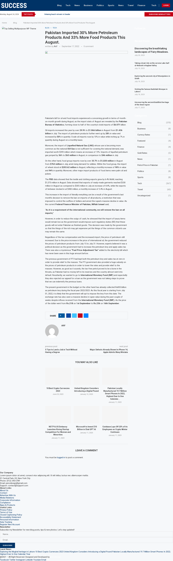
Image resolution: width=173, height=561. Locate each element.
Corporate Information (10, 500)
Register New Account (10, 524)
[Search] (172, 5)
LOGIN (166, 5)
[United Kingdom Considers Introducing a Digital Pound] (86, 376)
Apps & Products (7, 505)
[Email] (142, 14)
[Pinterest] (133, 14)
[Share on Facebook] (68, 315)
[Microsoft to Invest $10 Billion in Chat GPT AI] (86, 414)
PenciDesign (55, 557)
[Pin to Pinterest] (80, 315)
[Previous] (38, 14)
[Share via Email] (86, 315)
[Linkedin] (136, 14)
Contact (3, 493)
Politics (100, 5)
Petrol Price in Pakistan (154, 165)
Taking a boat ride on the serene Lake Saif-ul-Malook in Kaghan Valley (152, 64)
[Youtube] (139, 14)
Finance (141, 5)
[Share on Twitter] (74, 315)
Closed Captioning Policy (11, 515)
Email (43, 560)
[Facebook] (123, 14)
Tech (68, 5)
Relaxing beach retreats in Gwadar (57, 14)
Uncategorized (154, 195)
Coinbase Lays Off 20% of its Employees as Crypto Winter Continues (115, 429)
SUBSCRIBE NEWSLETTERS (159, 14)
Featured (154, 141)
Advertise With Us (8, 495)
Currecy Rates (154, 135)
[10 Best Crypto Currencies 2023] (58, 376)
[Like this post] (62, 315)
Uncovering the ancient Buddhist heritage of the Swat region (152, 103)
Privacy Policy (6, 510)
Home (4, 23)
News (77, 5)
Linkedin (29, 560)
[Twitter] (127, 14)
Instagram (20, 560)
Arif (55, 46)
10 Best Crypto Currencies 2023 (49, 551)
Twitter (12, 560)
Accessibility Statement (10, 517)
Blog (59, 5)
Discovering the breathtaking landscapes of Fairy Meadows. (152, 50)
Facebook (4, 560)
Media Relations (7, 498)
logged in (61, 457)
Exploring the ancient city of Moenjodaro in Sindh (152, 77)
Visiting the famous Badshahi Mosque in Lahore (151, 90)
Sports (111, 5)
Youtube (37, 560)
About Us (4, 490)
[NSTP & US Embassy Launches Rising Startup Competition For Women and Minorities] (58, 414)
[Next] (41, 14)
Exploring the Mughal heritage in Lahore (17, 551)
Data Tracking (6, 522)
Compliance (5, 502)
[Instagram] (130, 14)
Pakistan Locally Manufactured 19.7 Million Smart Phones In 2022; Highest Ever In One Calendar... (115, 393)
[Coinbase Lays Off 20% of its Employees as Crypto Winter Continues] (115, 414)
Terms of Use (6, 512)
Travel (131, 5)
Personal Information (9, 519)
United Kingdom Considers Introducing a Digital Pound (88, 551)
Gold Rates (154, 153)
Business (88, 5)
